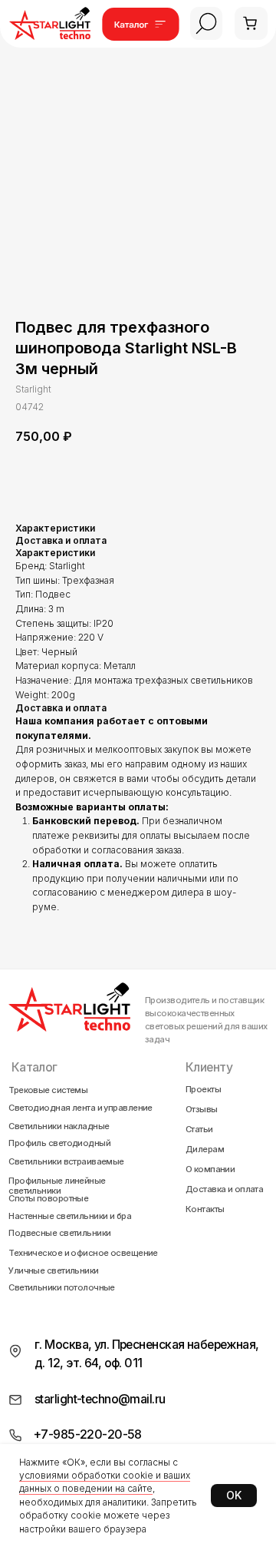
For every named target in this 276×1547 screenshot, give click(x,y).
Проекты (203, 1089)
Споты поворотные (48, 1198)
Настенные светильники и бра (69, 1216)
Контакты (205, 1209)
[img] (206, 23)
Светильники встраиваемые (66, 1162)
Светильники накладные (58, 1126)
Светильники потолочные (61, 1288)
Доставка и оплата (224, 1189)
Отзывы (202, 1109)
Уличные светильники (53, 1271)
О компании (210, 1169)
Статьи (199, 1129)
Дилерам (205, 1149)
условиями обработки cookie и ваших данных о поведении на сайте (104, 1481)
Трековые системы (47, 1090)
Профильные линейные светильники (56, 1186)
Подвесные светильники (59, 1233)
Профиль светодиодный (59, 1143)
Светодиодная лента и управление (80, 1108)
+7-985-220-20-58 (88, 1434)
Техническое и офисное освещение (83, 1253)
